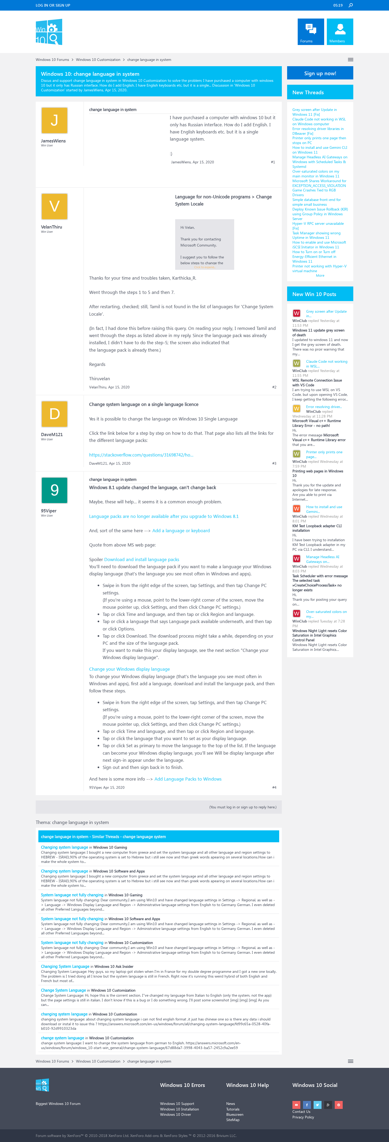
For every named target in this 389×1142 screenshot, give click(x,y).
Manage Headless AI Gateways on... (322, 559)
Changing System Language (65, 966)
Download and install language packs (141, 559)
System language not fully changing (72, 894)
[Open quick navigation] (350, 59)
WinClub (299, 320)
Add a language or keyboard (181, 530)
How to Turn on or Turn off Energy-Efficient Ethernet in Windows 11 (314, 256)
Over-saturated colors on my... (326, 614)
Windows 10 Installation (179, 1109)
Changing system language (64, 847)
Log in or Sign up (53, 5)
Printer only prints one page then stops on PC (319, 140)
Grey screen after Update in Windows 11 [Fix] (314, 112)
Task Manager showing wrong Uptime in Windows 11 (316, 235)
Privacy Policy (303, 1116)
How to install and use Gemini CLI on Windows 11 (319, 150)
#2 (274, 387)
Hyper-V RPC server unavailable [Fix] (318, 226)
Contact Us (301, 1111)
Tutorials (232, 1109)
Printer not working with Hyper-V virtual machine (319, 268)
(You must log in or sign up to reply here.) (243, 806)
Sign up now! (320, 73)
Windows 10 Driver (175, 1114)
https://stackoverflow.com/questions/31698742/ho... (141, 455)
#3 (274, 463)
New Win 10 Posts (314, 293)
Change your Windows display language (129, 669)
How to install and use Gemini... (324, 509)
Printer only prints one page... (324, 454)
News (230, 1103)
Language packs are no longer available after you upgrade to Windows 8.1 (164, 516)
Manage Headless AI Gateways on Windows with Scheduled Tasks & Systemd (319, 161)
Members (337, 40)
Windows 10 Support (177, 1103)
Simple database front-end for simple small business (316, 202)
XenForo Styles (176, 1135)
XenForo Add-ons (144, 1135)
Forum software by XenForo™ (82, 1135)
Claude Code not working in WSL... (326, 364)
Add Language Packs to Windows (188, 779)
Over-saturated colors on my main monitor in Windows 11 (316, 173)
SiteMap (232, 1119)
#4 (274, 787)
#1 (273, 162)
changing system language (64, 1013)
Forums (306, 40)
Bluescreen (234, 1114)
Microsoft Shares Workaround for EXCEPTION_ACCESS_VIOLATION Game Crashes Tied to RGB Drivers (319, 188)
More (320, 275)
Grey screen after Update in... (326, 314)
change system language (62, 1037)
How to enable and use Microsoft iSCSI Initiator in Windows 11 (319, 244)
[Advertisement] (129, 147)
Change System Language (63, 990)
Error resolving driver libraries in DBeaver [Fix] (318, 131)
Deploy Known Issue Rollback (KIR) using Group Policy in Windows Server (320, 214)
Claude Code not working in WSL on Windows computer (319, 121)
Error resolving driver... (324, 406)
